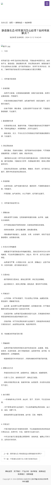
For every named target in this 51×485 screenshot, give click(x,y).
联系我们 (21, 474)
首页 (11, 22)
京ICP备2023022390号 (39, 479)
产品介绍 (25, 471)
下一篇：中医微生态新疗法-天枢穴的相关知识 (20, 459)
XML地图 (25, 481)
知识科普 (28, 22)
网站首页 (8, 471)
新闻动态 (19, 22)
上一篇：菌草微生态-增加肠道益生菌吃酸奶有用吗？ (23, 453)
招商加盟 (29, 474)
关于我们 (17, 471)
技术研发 (34, 471)
